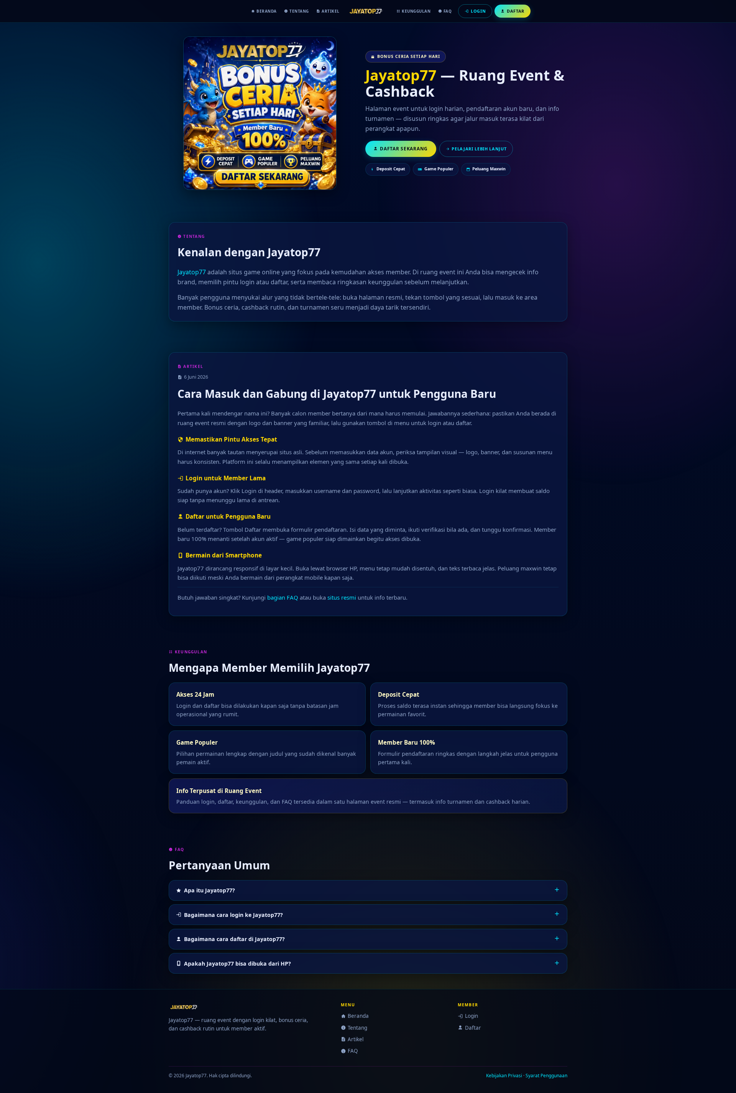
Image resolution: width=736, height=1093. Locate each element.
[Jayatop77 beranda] (368, 11)
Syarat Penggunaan (546, 1075)
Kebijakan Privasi (504, 1075)
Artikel (330, 11)
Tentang (299, 11)
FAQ (448, 11)
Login (471, 1015)
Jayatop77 (401, 75)
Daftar (473, 1027)
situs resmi (341, 597)
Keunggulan (416, 11)
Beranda (266, 11)
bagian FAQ (282, 597)
